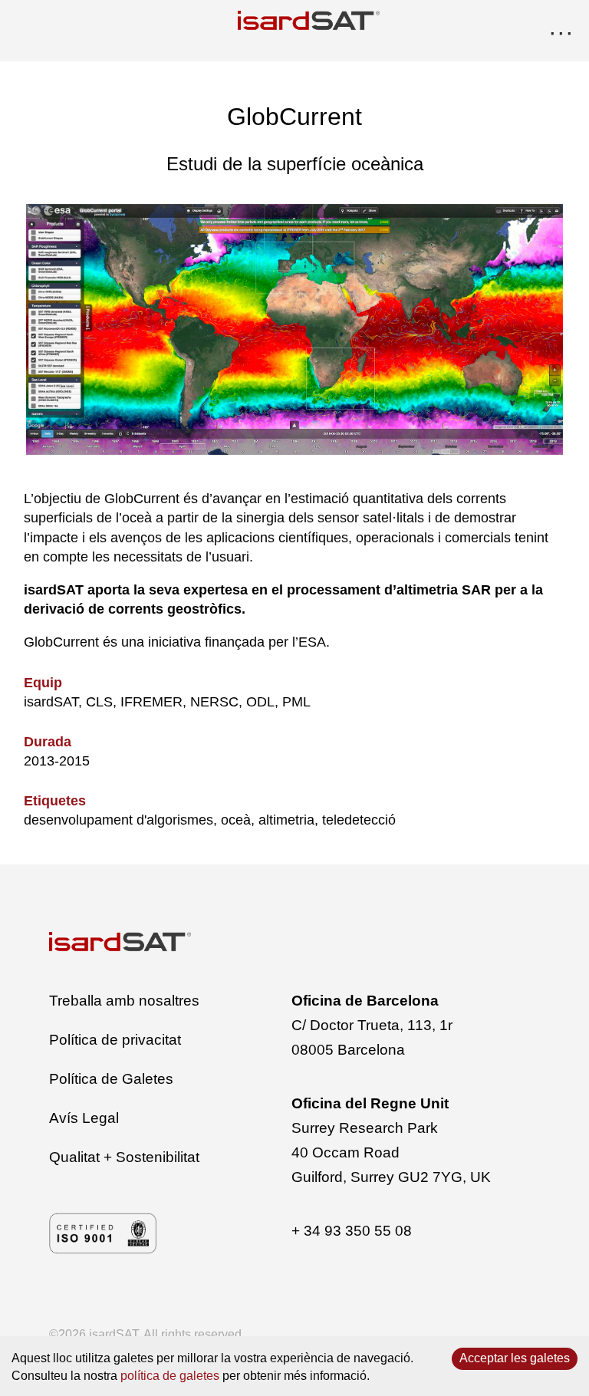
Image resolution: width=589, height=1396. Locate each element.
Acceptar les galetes (514, 1358)
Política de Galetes (111, 1079)
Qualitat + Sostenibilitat (124, 1157)
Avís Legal (84, 1118)
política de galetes (169, 1375)
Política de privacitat (115, 1040)
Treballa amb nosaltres (124, 1001)
